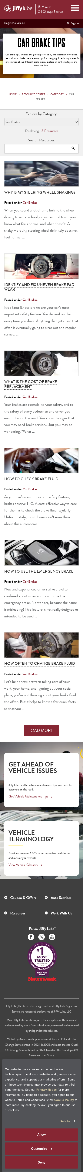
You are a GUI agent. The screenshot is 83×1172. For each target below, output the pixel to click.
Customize (39, 1148)
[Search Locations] (73, 148)
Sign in (74, 23)
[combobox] (41, 149)
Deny (41, 1162)
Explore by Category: (42, 114)
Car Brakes (30, 202)
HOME (13, 94)
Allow (41, 1134)
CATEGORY (57, 94)
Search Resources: (41, 140)
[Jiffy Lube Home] (18, 9)
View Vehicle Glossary (23, 864)
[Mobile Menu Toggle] (75, 8)
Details (65, 1121)
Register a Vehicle (14, 23)
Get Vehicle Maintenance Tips (28, 796)
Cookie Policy (64, 1099)
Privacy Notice (46, 1089)
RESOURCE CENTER (33, 94)
